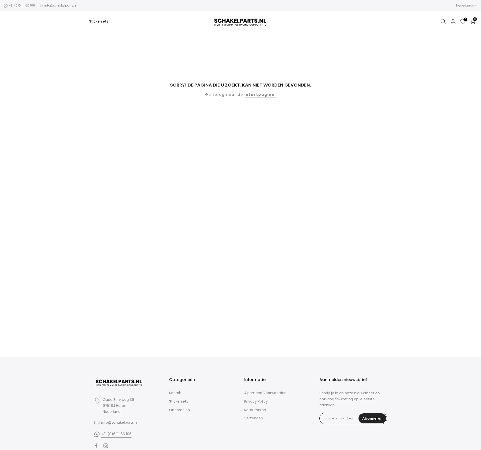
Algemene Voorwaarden (265, 392)
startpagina (260, 94)
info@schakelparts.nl (60, 5)
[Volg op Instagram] (105, 446)
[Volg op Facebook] (96, 446)
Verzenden (253, 418)
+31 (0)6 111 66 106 (22, 5)
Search (175, 392)
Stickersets (98, 21)
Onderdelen (179, 409)
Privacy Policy (256, 401)
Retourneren (255, 409)
